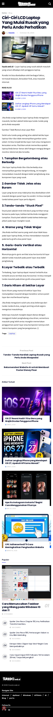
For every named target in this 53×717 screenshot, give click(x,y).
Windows (27, 695)
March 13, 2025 (11, 551)
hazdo (12, 33)
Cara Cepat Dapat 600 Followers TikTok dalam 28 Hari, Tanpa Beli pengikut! (30, 656)
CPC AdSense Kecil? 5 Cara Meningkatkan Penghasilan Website (24, 546)
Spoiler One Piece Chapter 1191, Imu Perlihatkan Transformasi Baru (30, 622)
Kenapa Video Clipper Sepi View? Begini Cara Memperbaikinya (29, 645)
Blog (10, 13)
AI (46, 695)
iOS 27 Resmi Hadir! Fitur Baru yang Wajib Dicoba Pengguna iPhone (30, 94)
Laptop (12, 333)
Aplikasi (16, 695)
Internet (5, 695)
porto (11, 698)
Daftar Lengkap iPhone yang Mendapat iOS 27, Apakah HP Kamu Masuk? (33, 105)
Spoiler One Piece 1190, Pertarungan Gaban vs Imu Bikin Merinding (29, 634)
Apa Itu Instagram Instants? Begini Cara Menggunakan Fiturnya (23, 504)
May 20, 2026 (11, 509)
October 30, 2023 (27, 33)
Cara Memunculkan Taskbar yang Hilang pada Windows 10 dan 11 (21, 607)
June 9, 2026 (21, 98)
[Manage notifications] (4, 708)
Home (4, 13)
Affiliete (37, 695)
